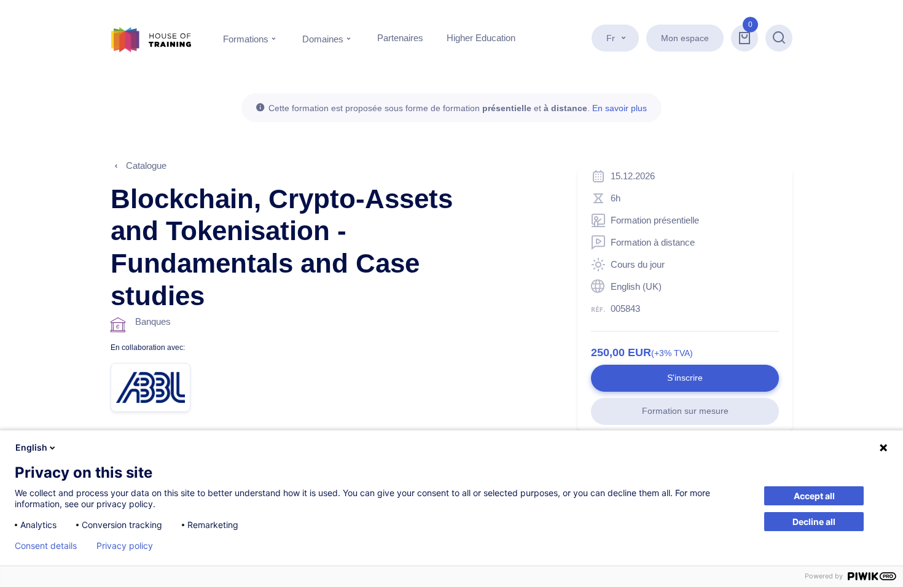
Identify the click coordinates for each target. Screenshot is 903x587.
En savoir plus (619, 108)
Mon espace (685, 38)
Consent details (46, 546)
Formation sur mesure (685, 411)
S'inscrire (685, 378)
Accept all (814, 496)
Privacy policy (124, 546)
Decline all (813, 521)
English (31, 447)
